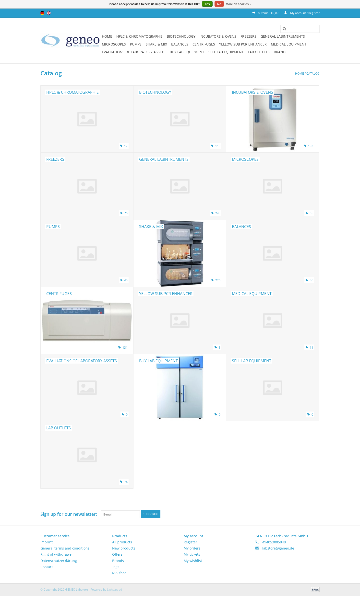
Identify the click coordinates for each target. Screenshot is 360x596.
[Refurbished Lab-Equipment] (70, 40)
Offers (117, 554)
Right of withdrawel (56, 554)
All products (122, 542)
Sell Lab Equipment (226, 52)
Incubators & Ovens (218, 36)
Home (107, 36)
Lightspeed (114, 589)
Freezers (248, 36)
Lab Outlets (259, 52)
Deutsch (42, 13)
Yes (207, 4)
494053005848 (274, 542)
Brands (281, 52)
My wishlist (193, 560)
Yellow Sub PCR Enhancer (243, 44)
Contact (46, 566)
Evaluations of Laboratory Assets (134, 52)
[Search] (282, 29)
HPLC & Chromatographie (139, 36)
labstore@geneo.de (278, 548)
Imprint (46, 542)
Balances (179, 44)
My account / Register (304, 13)
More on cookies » (238, 4)
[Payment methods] (314, 589)
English (49, 13)
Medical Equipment (288, 44)
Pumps (136, 44)
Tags (115, 566)
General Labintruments (283, 36)
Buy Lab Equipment (187, 52)
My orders (192, 548)
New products (123, 548)
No (219, 4)
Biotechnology (181, 36)
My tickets (192, 554)
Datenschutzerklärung (58, 560)
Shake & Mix (156, 44)
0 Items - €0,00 (268, 13)
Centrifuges (203, 44)
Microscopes (114, 44)
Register (190, 542)
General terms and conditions (64, 548)
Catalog (313, 73)
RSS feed (119, 573)
